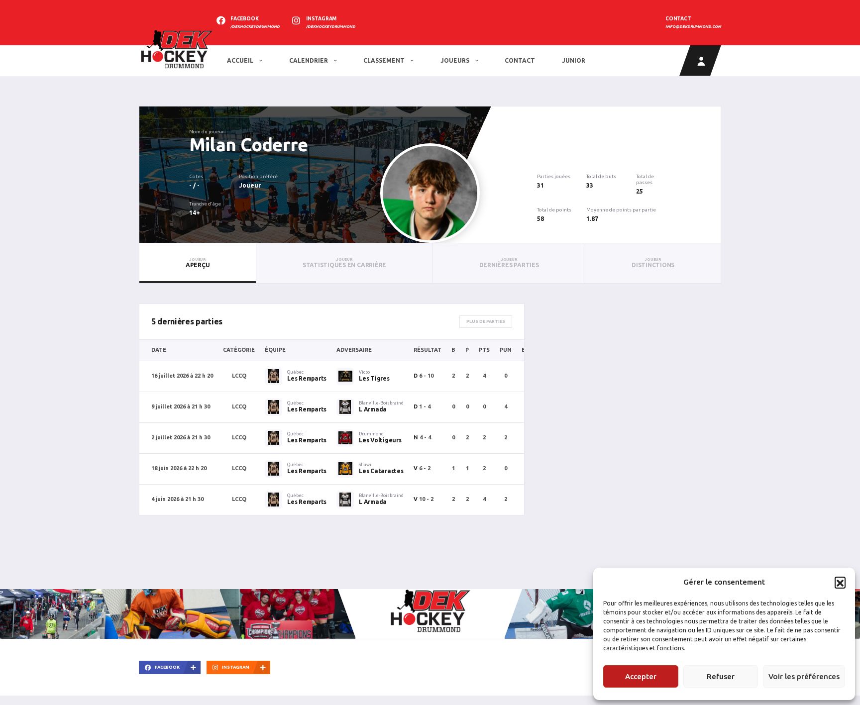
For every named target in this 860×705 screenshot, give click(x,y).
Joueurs (455, 60)
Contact (520, 60)
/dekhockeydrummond (255, 26)
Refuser (721, 676)
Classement (384, 60)
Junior (573, 60)
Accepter (640, 676)
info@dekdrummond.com (693, 26)
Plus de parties (485, 321)
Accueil (241, 60)
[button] (840, 582)
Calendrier (309, 60)
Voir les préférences (804, 676)
